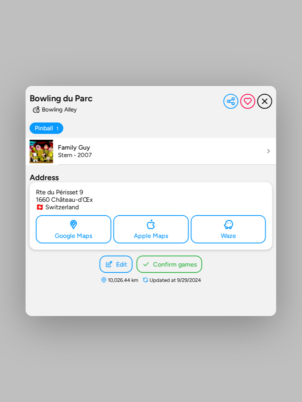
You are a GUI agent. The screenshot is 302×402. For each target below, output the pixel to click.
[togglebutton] (46, 128)
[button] (231, 101)
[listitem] (151, 151)
